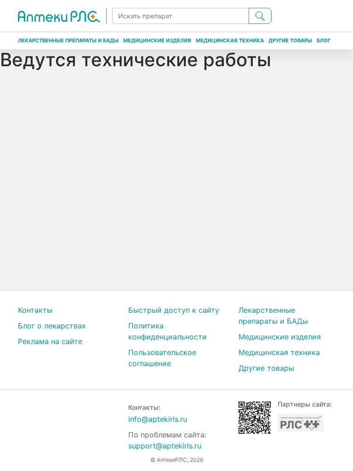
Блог (323, 40)
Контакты (35, 310)
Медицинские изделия (157, 40)
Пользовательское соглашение (162, 358)
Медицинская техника (230, 40)
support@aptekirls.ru (164, 445)
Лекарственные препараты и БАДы (68, 40)
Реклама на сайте (50, 341)
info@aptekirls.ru (157, 419)
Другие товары (290, 40)
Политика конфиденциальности (167, 331)
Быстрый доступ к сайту (173, 310)
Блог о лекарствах (52, 325)
